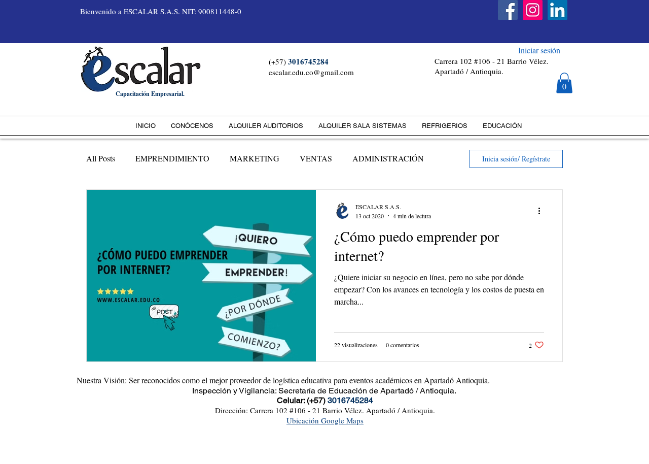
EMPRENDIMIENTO (172, 158)
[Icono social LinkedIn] (557, 10)
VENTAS (316, 158)
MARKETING (254, 158)
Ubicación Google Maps (325, 420)
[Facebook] (508, 10)
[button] (564, 83)
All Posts (100, 158)
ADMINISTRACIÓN (388, 158)
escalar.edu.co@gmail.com (311, 72)
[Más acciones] (542, 211)
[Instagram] (533, 10)
